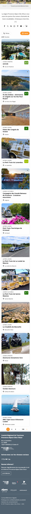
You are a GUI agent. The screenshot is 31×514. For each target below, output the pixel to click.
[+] (15, 22)
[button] (17, 4)
